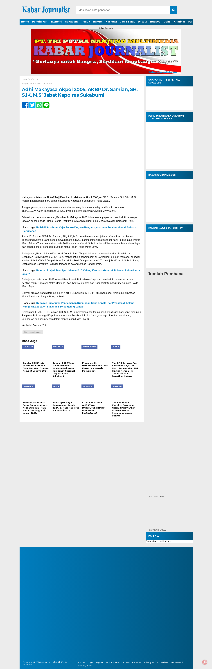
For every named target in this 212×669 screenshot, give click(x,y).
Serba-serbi (177, 662)
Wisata (142, 21)
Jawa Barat (127, 21)
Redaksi (164, 662)
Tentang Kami (85, 665)
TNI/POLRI (33, 79)
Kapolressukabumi (32, 332)
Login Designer (95, 662)
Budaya (155, 21)
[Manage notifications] (204, 662)
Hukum (98, 21)
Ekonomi (56, 21)
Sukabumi (72, 21)
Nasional (111, 21)
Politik (86, 21)
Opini (167, 21)
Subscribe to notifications (158, 541)
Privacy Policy (151, 662)
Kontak (81, 662)
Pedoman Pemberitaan (118, 662)
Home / (25, 79)
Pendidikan (39, 21)
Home (25, 21)
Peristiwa (136, 662)
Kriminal (179, 21)
